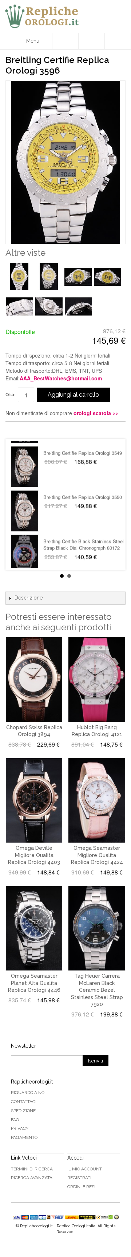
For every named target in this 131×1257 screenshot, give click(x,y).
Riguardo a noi (28, 1092)
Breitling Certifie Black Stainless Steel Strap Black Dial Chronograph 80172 (83, 539)
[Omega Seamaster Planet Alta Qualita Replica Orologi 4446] (34, 928)
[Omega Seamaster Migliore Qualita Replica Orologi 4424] (96, 800)
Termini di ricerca (32, 1169)
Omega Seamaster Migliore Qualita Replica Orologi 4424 (97, 855)
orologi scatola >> (96, 413)
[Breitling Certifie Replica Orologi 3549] (25, 461)
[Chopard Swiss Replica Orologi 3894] (34, 679)
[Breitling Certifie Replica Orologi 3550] (25, 505)
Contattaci (23, 1101)
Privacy (19, 1128)
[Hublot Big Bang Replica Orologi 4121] (96, 679)
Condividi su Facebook (18, 430)
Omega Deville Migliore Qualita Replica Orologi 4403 (34, 855)
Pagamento (24, 1137)
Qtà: (10, 394)
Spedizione (23, 1110)
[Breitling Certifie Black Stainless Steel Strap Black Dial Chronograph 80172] (25, 550)
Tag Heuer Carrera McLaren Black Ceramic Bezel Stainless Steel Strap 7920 (97, 990)
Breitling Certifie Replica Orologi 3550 (82, 491)
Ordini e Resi (81, 1186)
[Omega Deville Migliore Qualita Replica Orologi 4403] (34, 800)
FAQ (15, 1119)
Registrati (79, 1177)
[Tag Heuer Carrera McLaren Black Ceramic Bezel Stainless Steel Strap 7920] (96, 928)
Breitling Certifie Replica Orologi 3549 (82, 447)
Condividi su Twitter (32, 430)
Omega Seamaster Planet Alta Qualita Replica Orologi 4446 (34, 983)
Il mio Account (84, 1169)
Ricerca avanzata (31, 1177)
